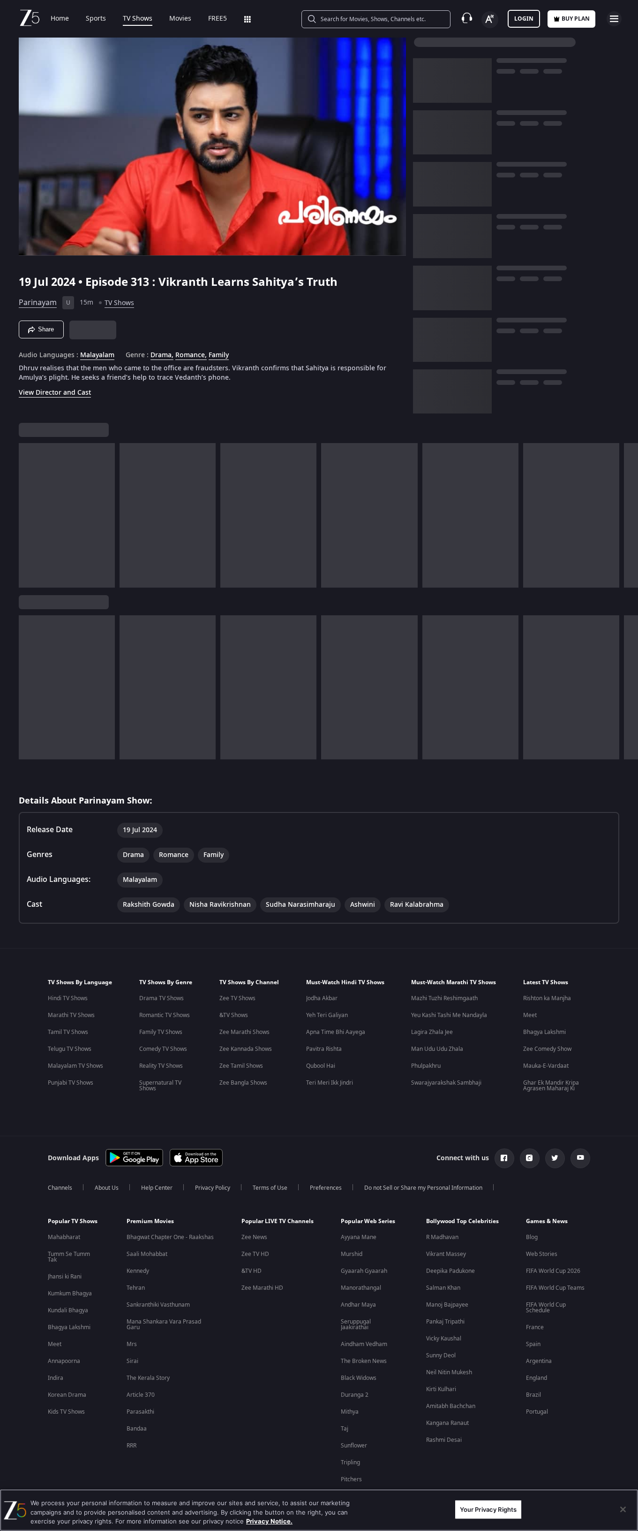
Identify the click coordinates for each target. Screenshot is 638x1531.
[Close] (623, 1509)
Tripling (350, 1462)
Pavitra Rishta (324, 1049)
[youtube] (580, 1158)
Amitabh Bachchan (450, 1406)
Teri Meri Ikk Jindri (329, 1083)
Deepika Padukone (450, 1271)
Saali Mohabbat (147, 1254)
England (536, 1378)
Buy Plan (576, 19)
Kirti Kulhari (441, 1389)
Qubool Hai (320, 1066)
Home (60, 18)
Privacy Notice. (269, 1521)
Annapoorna (64, 1361)
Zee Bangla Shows (243, 1083)
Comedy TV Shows (163, 1049)
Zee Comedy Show (547, 1049)
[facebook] (504, 1158)
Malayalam (97, 355)
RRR (131, 1445)
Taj (344, 1428)
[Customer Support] (467, 19)
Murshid (351, 1254)
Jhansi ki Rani (65, 1276)
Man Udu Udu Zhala (437, 1049)
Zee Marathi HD (262, 1288)
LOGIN (523, 19)
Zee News (254, 1237)
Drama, (161, 355)
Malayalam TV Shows (75, 1066)
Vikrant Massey (446, 1254)
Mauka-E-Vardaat (546, 1066)
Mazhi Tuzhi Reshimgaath (444, 998)
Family (219, 355)
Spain (533, 1344)
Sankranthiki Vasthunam (158, 1305)
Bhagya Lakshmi (544, 1032)
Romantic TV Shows (164, 1015)
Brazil (533, 1395)
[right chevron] (628, 515)
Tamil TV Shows (68, 1032)
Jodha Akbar (322, 998)
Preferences (326, 1188)
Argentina (539, 1361)
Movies (180, 18)
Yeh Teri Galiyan (327, 1015)
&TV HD (251, 1271)
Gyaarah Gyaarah (364, 1271)
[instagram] (530, 1158)
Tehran (136, 1288)
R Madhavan (442, 1237)
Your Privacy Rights (488, 1509)
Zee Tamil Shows (241, 1066)
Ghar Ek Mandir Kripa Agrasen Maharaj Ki (551, 1086)
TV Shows (137, 18)
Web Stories (541, 1254)
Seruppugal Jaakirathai (356, 1324)
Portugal (537, 1412)
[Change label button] (489, 19)
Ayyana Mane (358, 1237)
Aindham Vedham (364, 1344)
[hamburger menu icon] (614, 18)
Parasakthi (140, 1412)
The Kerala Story (148, 1378)
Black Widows (358, 1378)
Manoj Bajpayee (447, 1305)
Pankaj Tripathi (445, 1321)
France (535, 1327)
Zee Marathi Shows (244, 1032)
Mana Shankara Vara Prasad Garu (164, 1324)
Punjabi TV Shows (70, 1083)
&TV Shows (233, 1015)
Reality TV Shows (161, 1066)
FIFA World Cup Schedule (546, 1308)
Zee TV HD (255, 1254)
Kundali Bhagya (68, 1310)
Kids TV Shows (66, 1412)
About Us (107, 1188)
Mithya (350, 1412)
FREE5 (217, 18)
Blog (532, 1237)
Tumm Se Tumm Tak (69, 1257)
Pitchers (351, 1479)
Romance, (191, 355)
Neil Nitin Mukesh (449, 1372)
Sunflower (354, 1445)
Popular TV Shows (73, 1221)
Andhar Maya (358, 1305)
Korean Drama (67, 1395)
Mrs (132, 1344)
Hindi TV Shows (68, 998)
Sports (96, 18)
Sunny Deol (441, 1355)
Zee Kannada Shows (245, 1049)
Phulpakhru (426, 1066)
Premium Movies (150, 1221)
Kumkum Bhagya (70, 1293)
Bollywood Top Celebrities (462, 1221)
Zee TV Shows (237, 998)
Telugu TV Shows (69, 1049)
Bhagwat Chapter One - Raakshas (170, 1237)
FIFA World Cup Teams (555, 1288)
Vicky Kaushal (443, 1338)
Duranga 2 (354, 1395)
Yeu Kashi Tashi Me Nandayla (449, 1015)
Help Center (157, 1188)
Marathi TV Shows (71, 1015)
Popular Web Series (368, 1221)
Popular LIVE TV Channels (277, 1221)
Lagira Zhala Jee (432, 1032)
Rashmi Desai (444, 1440)
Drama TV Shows (161, 998)
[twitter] (555, 1158)
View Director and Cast (55, 393)
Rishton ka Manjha (547, 998)
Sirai (132, 1361)
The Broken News (364, 1361)
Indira (55, 1378)
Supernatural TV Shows (160, 1086)
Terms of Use (270, 1188)
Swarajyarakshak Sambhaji (446, 1083)
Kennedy (138, 1271)
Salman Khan (443, 1288)
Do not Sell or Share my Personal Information (423, 1188)
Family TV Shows (160, 1032)
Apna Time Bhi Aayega (335, 1032)
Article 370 (141, 1395)
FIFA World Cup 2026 (553, 1271)
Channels (60, 1188)
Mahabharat (64, 1237)
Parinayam (38, 302)
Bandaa (137, 1428)
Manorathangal (361, 1288)
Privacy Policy (212, 1188)
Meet (530, 1015)
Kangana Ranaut (447, 1423)
